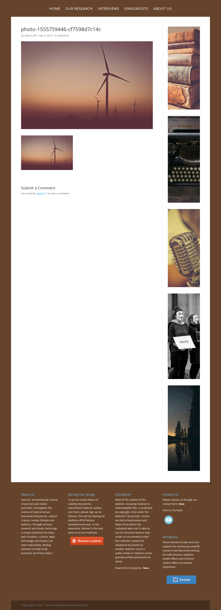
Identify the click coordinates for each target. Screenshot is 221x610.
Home (54, 9)
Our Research (79, 9)
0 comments (62, 35)
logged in (41, 193)
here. (146, 568)
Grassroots (136, 9)
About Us (162, 9)
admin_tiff (30, 35)
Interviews (108, 9)
